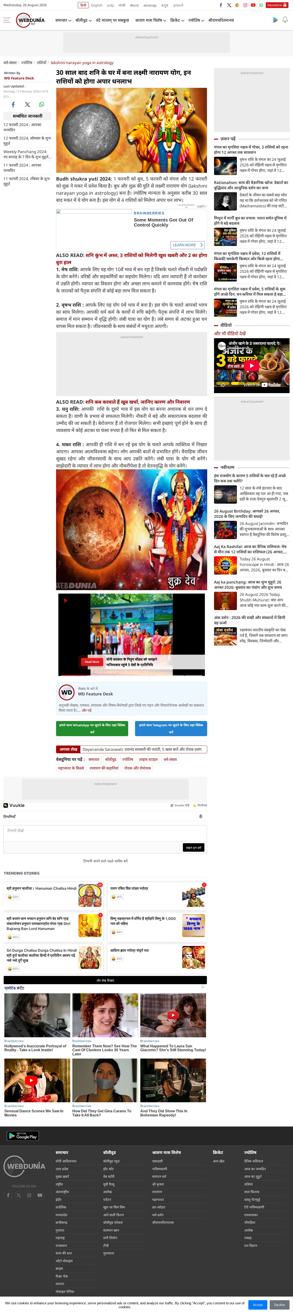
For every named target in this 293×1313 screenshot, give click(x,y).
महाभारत (158, 1199)
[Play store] (275, 19)
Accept (258, 1305)
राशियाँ (41, 62)
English (97, 5)
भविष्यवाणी (159, 1169)
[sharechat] (237, 5)
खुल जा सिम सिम (114, 1207)
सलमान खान (111, 1230)
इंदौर (58, 1199)
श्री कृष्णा (158, 1184)
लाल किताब (251, 1191)
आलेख (107, 1191)
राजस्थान (61, 1245)
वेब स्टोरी (108, 1176)
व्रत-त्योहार (158, 1207)
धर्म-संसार (10, 62)
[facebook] (221, 5)
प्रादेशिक (61, 1207)
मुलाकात (108, 1253)
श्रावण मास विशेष (148, 20)
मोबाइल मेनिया (65, 1291)
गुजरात (60, 1230)
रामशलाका (251, 1215)
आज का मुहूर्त (253, 1176)
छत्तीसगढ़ (61, 1222)
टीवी (106, 1245)
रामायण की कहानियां (104, 768)
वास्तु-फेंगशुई (252, 1199)
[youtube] (253, 5)
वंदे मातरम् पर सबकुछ (112, 20)
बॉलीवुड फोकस (113, 1222)
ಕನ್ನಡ (164, 5)
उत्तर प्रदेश (62, 1169)
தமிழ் (110, 5)
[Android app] (23, 1136)
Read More (92, 662)
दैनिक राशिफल (253, 1161)
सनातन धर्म (159, 1176)
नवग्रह (248, 1237)
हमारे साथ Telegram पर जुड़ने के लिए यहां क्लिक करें (171, 728)
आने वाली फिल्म (113, 1215)
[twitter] (229, 5)
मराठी (122, 5)
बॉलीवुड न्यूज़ (111, 1161)
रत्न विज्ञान (250, 1245)
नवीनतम (227, 467)
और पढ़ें (86, 710)
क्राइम (59, 1268)
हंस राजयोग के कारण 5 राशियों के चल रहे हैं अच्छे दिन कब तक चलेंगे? (250, 478)
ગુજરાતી (178, 5)
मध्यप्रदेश (61, 1215)
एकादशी (157, 1161)
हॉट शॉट (108, 1169)
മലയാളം (150, 5)
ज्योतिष (194, 20)
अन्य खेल (218, 1161)
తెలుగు (134, 5)
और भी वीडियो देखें (230, 333)
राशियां (248, 1184)
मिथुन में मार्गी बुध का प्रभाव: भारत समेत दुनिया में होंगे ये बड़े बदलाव (250, 220)
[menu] (8, 20)
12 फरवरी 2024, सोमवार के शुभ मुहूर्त (27, 140)
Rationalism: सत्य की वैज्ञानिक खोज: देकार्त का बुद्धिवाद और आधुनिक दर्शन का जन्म (251, 185)
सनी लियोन (110, 1237)
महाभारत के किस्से (71, 768)
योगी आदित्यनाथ (66, 1161)
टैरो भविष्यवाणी (254, 1207)
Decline (279, 1305)
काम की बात (64, 1253)
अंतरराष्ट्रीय (62, 1191)
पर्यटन (107, 1199)
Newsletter (274, 5)
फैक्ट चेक (62, 1276)
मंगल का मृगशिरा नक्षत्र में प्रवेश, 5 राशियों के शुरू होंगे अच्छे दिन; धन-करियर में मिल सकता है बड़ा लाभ (250, 291)
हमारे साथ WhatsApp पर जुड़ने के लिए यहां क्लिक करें (92, 728)
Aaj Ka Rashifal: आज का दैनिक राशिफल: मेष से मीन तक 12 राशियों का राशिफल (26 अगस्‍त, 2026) (250, 549)
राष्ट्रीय (59, 1184)
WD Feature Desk (19, 78)
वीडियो (226, 325)
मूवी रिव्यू (108, 1184)
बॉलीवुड (81, 20)
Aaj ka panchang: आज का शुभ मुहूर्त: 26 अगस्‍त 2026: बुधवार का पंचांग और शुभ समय (248, 584)
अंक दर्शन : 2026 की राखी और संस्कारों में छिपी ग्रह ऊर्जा (249, 620)
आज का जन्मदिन (255, 1169)
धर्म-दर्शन (157, 1215)
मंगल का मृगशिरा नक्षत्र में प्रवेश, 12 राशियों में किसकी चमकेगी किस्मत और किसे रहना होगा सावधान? (247, 256)
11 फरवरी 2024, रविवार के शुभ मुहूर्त (26, 181)
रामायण (157, 1191)
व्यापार (60, 1283)
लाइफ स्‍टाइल (148, 759)
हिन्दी (83, 5)
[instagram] (245, 5)
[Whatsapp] (261, 5)
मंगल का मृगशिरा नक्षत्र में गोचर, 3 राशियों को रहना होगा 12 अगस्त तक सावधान (251, 149)
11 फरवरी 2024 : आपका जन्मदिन (22, 167)
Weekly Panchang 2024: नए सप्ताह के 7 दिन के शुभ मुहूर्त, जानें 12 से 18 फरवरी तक (26, 154)
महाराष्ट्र (60, 1237)
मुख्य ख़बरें (62, 1176)
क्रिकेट (175, 20)
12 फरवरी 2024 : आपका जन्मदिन (22, 127)
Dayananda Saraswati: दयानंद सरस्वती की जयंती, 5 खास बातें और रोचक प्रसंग (142, 749)
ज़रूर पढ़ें (228, 139)
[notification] (285, 19)
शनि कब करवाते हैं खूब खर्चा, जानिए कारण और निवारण (137, 402)
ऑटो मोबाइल (64, 1261)
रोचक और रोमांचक (137, 768)
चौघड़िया (249, 1222)
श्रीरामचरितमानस (221, 20)
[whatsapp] (42, 104)
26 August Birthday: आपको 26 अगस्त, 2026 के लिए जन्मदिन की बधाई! (247, 513)
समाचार (61, 20)
